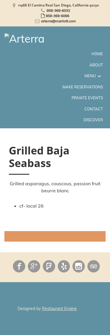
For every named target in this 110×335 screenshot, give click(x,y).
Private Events (87, 97)
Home (97, 53)
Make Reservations (82, 87)
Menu (90, 75)
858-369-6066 (57, 16)
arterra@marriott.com (58, 21)
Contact (93, 109)
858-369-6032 (58, 10)
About (96, 65)
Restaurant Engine (59, 308)
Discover (93, 119)
